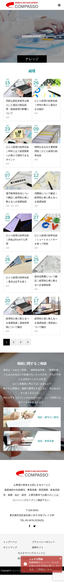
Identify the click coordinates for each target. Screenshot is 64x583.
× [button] (60, 558)
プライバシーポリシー (43, 542)
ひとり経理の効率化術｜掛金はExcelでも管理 (17, 239)
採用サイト (37, 547)
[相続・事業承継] (32, 432)
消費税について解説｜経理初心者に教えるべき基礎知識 (45, 197)
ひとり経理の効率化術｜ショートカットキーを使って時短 (45, 239)
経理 (7, 117)
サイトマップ (10, 547)
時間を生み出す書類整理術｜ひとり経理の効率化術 (45, 151)
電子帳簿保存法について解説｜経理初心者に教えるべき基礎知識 (17, 197)
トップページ (10, 542)
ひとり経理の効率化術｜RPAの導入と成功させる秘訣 (45, 104)
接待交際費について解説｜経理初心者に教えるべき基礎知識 (45, 280)
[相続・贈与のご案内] (32, 408)
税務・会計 (10, 206)
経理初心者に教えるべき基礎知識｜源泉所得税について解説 (17, 322)
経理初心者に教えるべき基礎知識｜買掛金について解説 (45, 322)
